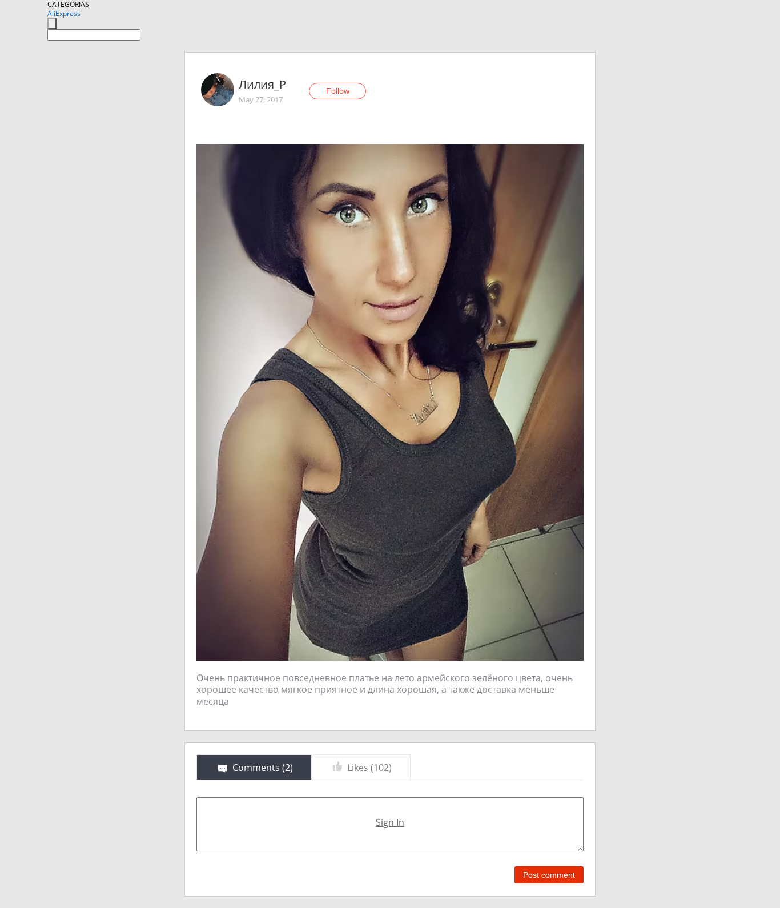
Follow (337, 90)
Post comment (549, 874)
